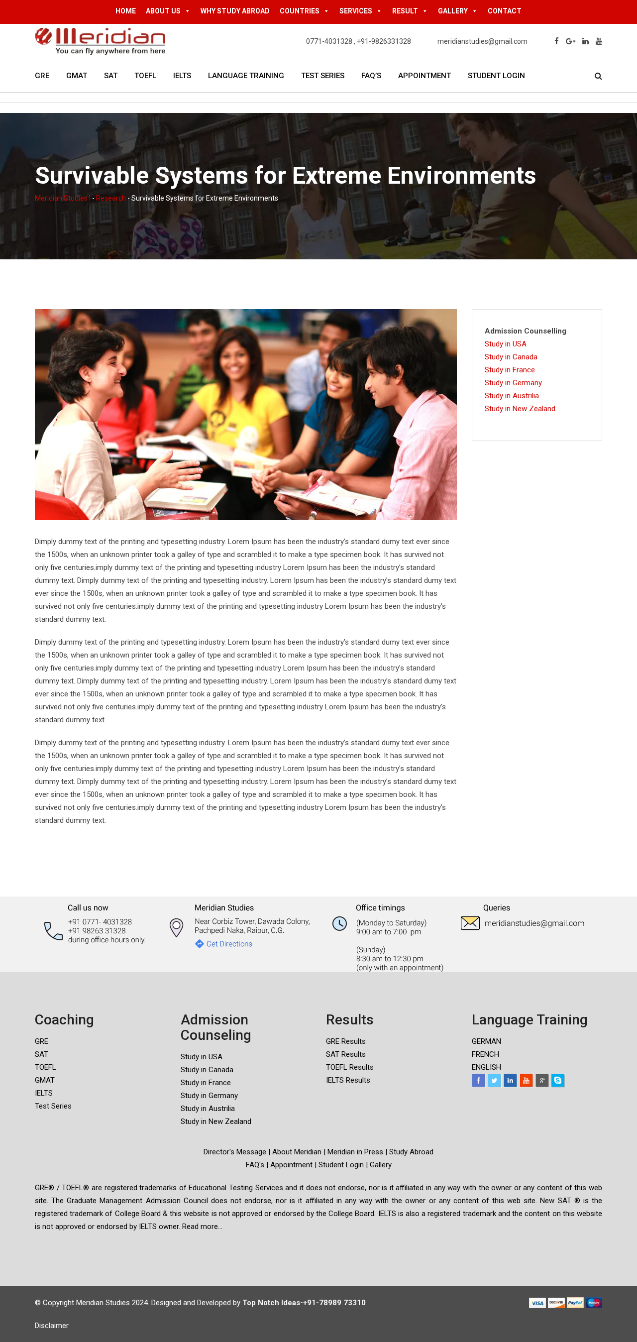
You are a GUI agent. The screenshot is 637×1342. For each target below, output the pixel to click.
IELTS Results (348, 1080)
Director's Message (235, 1151)
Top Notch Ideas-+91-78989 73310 (304, 1302)
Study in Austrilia (512, 395)
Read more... (202, 1226)
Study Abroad (411, 1151)
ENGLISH (486, 1067)
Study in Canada (511, 356)
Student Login (496, 75)
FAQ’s (371, 75)
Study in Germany (513, 382)
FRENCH (485, 1054)
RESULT (405, 11)
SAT (110, 75)
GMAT (76, 75)
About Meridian (296, 1151)
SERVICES (355, 11)
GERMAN (486, 1041)
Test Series (322, 75)
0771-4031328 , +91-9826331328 (358, 41)
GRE (42, 75)
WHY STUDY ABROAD (235, 11)
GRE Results (346, 1041)
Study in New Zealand (520, 408)
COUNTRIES (299, 11)
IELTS (182, 75)
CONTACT (505, 11)
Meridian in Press (354, 1151)
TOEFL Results (350, 1067)
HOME (125, 11)
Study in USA (506, 343)
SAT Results (346, 1054)
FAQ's (255, 1164)
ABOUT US (163, 11)
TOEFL (145, 75)
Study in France (510, 369)
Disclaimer (52, 1325)
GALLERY (453, 11)
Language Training (246, 75)
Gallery (381, 1164)
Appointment (424, 75)
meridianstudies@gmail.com (482, 41)
